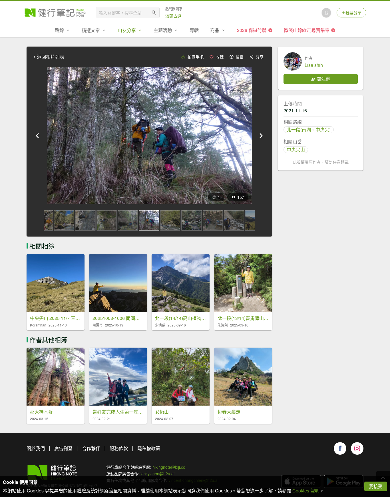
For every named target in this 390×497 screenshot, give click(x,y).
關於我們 (36, 448)
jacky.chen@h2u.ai (157, 473)
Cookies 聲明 (305, 490)
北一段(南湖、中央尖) (309, 129)
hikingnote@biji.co (168, 467)
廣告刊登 (63, 448)
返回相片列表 (50, 56)
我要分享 (353, 12)
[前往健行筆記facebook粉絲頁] (340, 448)
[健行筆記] (55, 12)
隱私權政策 (148, 448)
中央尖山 (296, 149)
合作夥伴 (91, 448)
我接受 (376, 486)
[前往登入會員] (326, 12)
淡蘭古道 (173, 16)
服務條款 (119, 448)
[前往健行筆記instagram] (357, 448)
